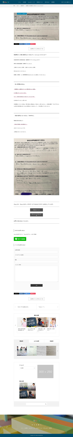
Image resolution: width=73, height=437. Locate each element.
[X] (64, 2)
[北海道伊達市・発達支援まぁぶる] (6, 2)
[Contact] (69, 2)
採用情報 (52, 2)
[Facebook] (65, 2)
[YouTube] (67, 2)
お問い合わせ (47, 2)
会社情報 (24, 2)
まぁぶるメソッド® (31, 2)
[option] (22, 325)
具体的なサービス (40, 2)
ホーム (20, 2)
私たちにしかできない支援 (36, 215)
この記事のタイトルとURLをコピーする (36, 48)
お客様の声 (24, 13)
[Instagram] (62, 2)
